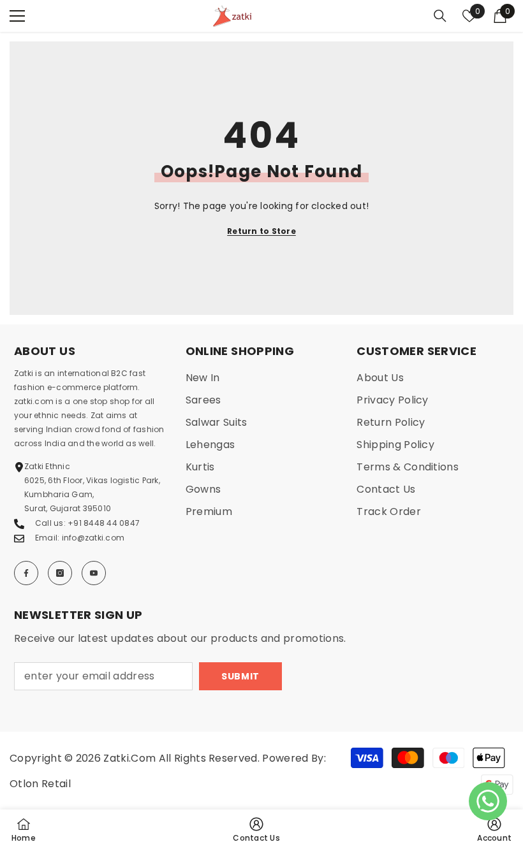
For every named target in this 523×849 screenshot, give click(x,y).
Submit (240, 676)
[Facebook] (26, 573)
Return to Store (261, 231)
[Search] (440, 16)
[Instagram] (60, 573)
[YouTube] (94, 573)
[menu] (17, 16)
